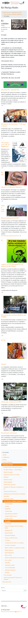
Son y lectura (8, 560)
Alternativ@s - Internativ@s (10, 90)
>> (25, 590)
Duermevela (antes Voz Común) (12, 474)
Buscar (3, 587)
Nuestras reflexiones (7, 462)
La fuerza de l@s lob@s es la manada (14, 543)
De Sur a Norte (8, 518)
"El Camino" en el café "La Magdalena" (5, 144)
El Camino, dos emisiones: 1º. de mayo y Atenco (13, 125)
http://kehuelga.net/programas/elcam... (10, 235)
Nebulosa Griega (8, 479)
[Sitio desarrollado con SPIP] (24, 606)
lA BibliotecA (5, 457)
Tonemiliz (7, 562)
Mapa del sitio (4, 611)
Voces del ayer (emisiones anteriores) (13, 14)
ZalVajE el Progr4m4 (10, 570)
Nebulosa (6, 477)
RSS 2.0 (18, 611)
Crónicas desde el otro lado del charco (13, 467)
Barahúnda (7, 508)
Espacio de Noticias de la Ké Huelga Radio (14, 527)
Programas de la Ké (16, 12)
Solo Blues (6, 496)
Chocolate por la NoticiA (11, 513)
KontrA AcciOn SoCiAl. (11, 538)
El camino (7, 521)
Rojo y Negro (8, 555)
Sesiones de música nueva (10, 491)
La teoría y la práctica (10, 545)
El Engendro (8, 523)
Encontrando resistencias (9, 433)
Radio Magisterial (9, 552)
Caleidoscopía (8, 511)
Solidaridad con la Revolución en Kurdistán (14, 494)
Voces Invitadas (8, 575)
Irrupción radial (9, 533)
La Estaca (7, 540)
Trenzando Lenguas (10, 565)
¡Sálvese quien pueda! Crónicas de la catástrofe (13, 578)
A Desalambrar (8, 504)
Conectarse (11, 611)
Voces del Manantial (10, 567)
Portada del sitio (6, 12)
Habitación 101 (9, 530)
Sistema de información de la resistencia (14, 557)
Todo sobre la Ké (6, 582)
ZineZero (7, 572)
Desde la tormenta (8, 472)
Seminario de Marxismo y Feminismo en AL (14, 488)
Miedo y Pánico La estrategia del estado (14, 548)
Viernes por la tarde (8, 499)
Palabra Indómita (8, 482)
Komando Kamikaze (10, 535)
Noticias (4, 460)
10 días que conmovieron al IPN (11, 402)
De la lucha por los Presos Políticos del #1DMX (13, 316)
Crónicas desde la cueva (11, 516)
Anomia (7, 506)
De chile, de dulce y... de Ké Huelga (13, 469)
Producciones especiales (10, 484)
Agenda (4, 455)
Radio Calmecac (9, 550)
